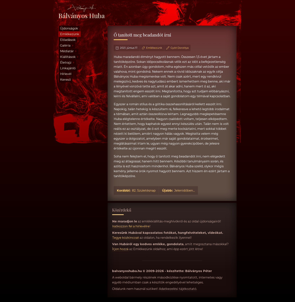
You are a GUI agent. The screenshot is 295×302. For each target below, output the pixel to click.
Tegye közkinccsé (125, 237)
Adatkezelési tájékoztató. (178, 289)
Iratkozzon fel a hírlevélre (130, 226)
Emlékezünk (69, 34)
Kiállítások (68, 57)
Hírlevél (65, 74)
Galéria (65, 45)
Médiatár (67, 51)
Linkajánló (68, 68)
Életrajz (65, 62)
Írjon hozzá (120, 249)
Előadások (68, 40)
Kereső (65, 79)
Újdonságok (69, 28)
